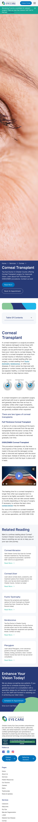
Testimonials (6, 791)
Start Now (11, 12)
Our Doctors (6, 782)
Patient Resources (7, 779)
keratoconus (15, 364)
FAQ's (4, 788)
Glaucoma (5, 806)
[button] (34, 3)
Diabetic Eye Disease (8, 818)
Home (4, 771)
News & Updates (7, 794)
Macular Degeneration (9, 812)
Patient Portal (26, 3)
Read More (8, 285)
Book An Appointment (12, 291)
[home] (9, 3)
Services (4, 777)
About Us (5, 774)
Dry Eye (4, 809)
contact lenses (7, 506)
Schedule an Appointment (13, 701)
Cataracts (5, 804)
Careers (4, 785)
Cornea (4, 821)
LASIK (4, 815)
